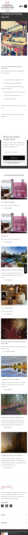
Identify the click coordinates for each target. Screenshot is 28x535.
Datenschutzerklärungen (13, 163)
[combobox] (4, 533)
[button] (20, 6)
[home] (7, 6)
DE (4, 533)
